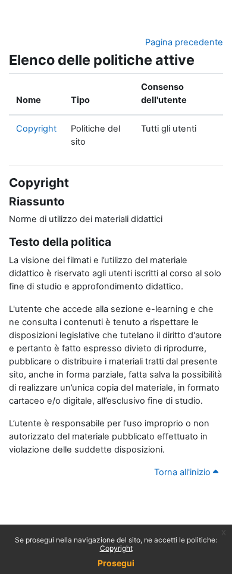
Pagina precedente (184, 42)
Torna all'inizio (183, 472)
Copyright (116, 548)
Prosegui (116, 563)
